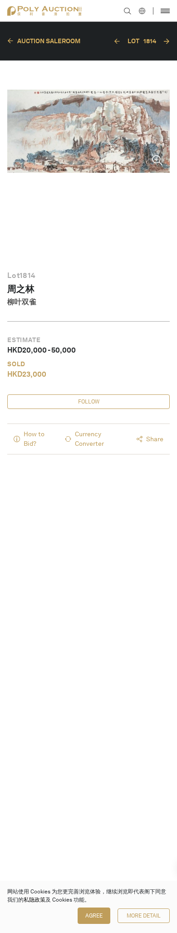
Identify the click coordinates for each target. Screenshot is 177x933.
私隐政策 (34, 900)
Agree (94, 916)
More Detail (144, 916)
